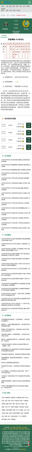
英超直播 (18, 427)
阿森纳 (3, 410)
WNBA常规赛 (16, 413)
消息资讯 (13, 397)
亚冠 (22, 413)
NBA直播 (13, 427)
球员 (9, 400)
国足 (7, 413)
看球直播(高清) (13, 50)
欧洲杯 (3, 9)
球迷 (10, 413)
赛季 (7, 403)
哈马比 (20, 124)
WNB (14, 10)
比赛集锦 (7, 397)
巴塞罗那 (23, 416)
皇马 (3, 416)
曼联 (22, 403)
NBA (7, 10)
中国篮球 (25, 400)
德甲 (20, 6)
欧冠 (12, 400)
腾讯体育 (29, 48)
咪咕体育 (26, 48)
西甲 (17, 6)
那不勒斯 (4, 419)
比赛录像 (18, 397)
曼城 (12, 407)
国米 (14, 410)
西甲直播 (27, 429)
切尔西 (26, 407)
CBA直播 (24, 427)
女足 (25, 410)
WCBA (18, 10)
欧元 (9, 416)
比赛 (3, 400)
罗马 (17, 410)
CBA (10, 10)
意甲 (14, 6)
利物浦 (16, 407)
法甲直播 (9, 429)
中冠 (6, 407)
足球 (3, 397)
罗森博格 (19, 126)
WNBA (3, 413)
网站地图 (22, 449)
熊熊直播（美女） (20, 48)
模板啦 (11, 46)
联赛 (6, 416)
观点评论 (18, 403)
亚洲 (8, 419)
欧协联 (16, 28)
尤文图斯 (26, 413)
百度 (5, 45)
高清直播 (28, 125)
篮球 (23, 397)
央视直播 (23, 48)
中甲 (9, 407)
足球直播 (13, 15)
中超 (7, 6)
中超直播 (4, 429)
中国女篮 (21, 407)
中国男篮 (13, 419)
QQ (8, 44)
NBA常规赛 (9, 410)
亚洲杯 (3, 403)
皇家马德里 (14, 416)
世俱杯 (21, 410)
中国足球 (16, 400)
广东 (19, 416)
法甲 (24, 6)
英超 (10, 6)
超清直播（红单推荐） (16, 49)
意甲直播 (21, 429)
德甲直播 (15, 429)
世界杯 (28, 6)
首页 (8, 15)
